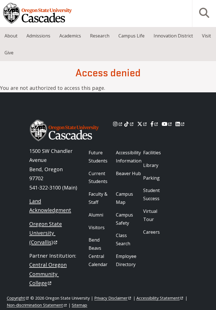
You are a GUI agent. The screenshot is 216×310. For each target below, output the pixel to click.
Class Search (123, 239)
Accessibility (158, 298)
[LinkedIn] (180, 124)
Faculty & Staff (98, 198)
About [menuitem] (10, 36)
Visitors (97, 227)
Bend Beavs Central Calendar (98, 252)
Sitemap (79, 305)
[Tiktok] (129, 124)
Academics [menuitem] (70, 36)
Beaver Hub (128, 173)
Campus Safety (124, 219)
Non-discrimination (35, 305)
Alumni (96, 215)
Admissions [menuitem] (38, 36)
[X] (142, 124)
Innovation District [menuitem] (173, 36)
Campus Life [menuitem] (131, 36)
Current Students (98, 177)
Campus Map (124, 198)
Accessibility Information (128, 157)
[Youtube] (167, 124)
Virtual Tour (150, 215)
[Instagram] (118, 124)
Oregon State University (45, 233)
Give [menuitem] (9, 53)
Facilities (152, 153)
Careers (151, 232)
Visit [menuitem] (206, 36)
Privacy (110, 298)
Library (150, 165)
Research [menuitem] (99, 36)
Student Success (151, 194)
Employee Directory (126, 260)
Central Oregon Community (48, 273)
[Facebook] (154, 124)
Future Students (98, 157)
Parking (151, 178)
